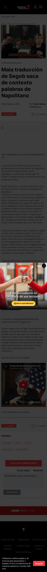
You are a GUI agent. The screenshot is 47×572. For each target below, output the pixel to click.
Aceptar (39, 563)
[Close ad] (44, 266)
